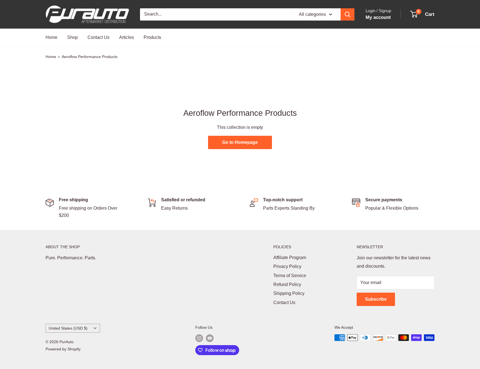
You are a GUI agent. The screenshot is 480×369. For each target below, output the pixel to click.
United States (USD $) (68, 328)
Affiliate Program (289, 257)
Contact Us (98, 37)
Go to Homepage (240, 142)
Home (52, 37)
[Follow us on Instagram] (199, 338)
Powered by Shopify (63, 349)
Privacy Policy (287, 266)
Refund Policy (287, 284)
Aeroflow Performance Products (90, 56)
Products (152, 37)
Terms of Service (289, 275)
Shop (72, 37)
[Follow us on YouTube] (210, 338)
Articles (126, 37)
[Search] (347, 14)
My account (378, 17)
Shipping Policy (288, 293)
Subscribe (376, 299)
